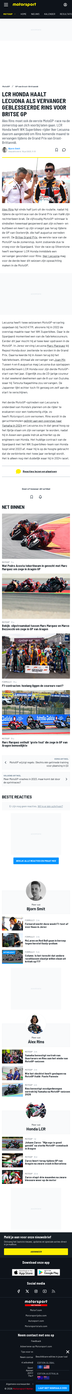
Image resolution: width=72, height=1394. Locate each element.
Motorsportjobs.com (36, 1315)
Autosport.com (36, 1320)
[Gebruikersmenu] (65, 4)
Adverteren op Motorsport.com (36, 1346)
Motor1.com (36, 1310)
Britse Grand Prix (26, 237)
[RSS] (53, 1291)
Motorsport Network (24, 1388)
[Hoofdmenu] (6, 4)
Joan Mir (59, 359)
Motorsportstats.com (36, 1326)
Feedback (36, 1341)
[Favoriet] (56, 149)
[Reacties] (65, 149)
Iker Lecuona (51, 256)
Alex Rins (8, 209)
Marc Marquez (56, 345)
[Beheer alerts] (40, 497)
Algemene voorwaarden (18, 1383)
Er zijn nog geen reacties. (36, 806)
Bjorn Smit (14, 148)
